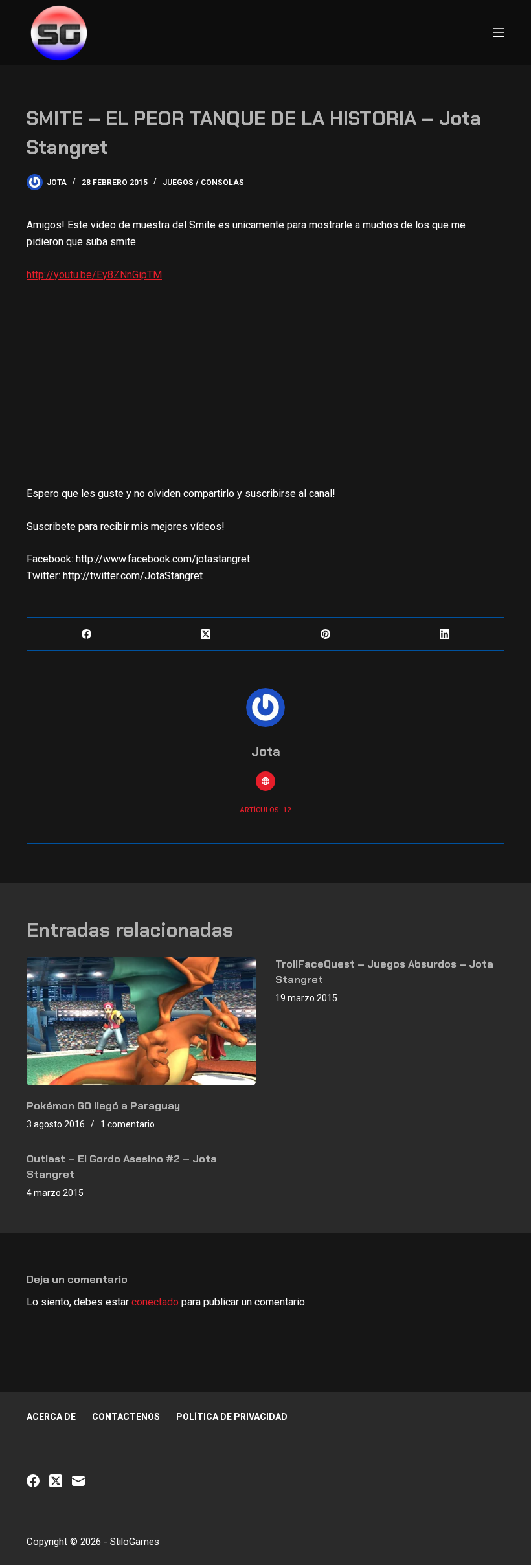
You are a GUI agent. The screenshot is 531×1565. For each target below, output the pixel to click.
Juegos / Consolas (203, 182)
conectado (155, 1302)
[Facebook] (86, 634)
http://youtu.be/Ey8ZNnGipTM (94, 275)
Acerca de (51, 1417)
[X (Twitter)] (206, 634)
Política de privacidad (232, 1417)
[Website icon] (265, 781)
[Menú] (498, 32)
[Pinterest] (325, 634)
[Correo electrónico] (78, 1480)
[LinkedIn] (444, 634)
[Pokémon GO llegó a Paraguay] (141, 1021)
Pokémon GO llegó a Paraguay (103, 1106)
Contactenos (126, 1417)
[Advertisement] (265, 389)
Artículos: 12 (265, 810)
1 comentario (127, 1124)
